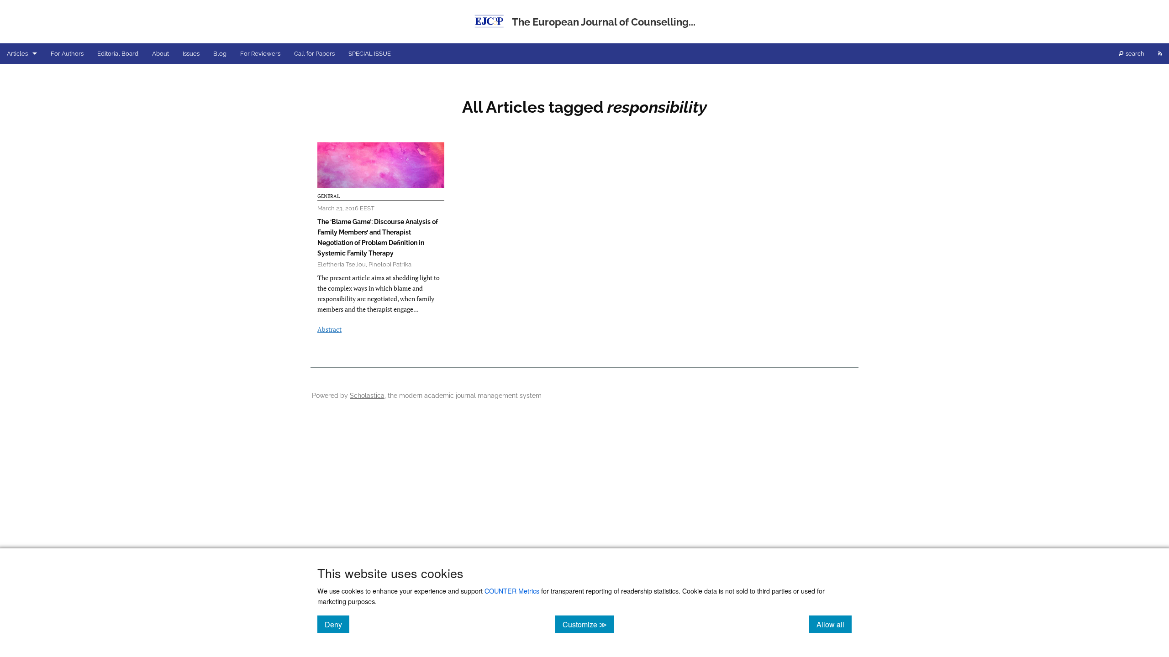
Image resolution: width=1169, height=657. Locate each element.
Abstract (329, 329)
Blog (219, 53)
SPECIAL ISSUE (369, 53)
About (160, 53)
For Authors (67, 53)
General (328, 196)
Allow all (834, 624)
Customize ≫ (588, 624)
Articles (17, 53)
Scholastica (367, 395)
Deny (337, 624)
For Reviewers (260, 53)
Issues (191, 53)
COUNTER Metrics (511, 590)
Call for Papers (314, 53)
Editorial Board (117, 53)
